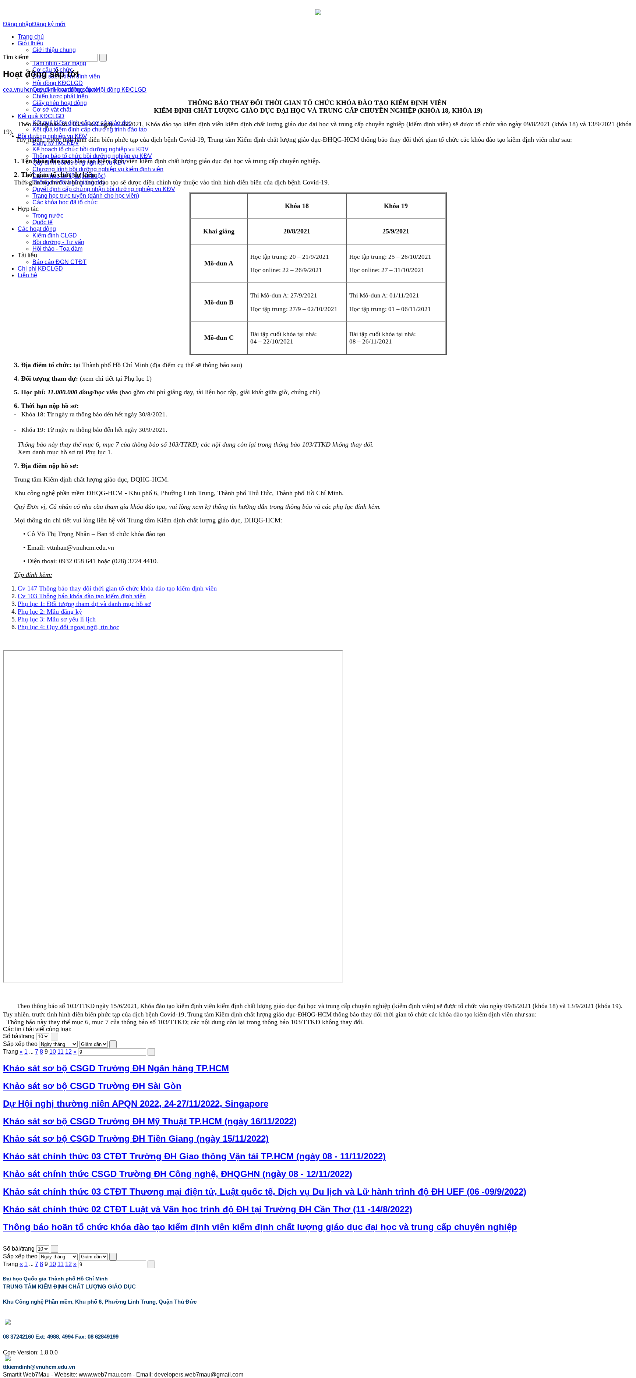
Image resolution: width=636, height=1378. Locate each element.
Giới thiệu (30, 43)
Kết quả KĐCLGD (41, 116)
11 (60, 1052)
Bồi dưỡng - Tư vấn (58, 242)
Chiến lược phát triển (60, 96)
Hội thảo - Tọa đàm (57, 249)
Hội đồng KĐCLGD (57, 83)
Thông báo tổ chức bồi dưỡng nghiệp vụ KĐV (92, 156)
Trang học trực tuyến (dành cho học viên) (85, 196)
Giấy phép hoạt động (59, 103)
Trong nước (47, 215)
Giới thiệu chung (54, 50)
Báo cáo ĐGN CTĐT (59, 262)
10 (52, 1052)
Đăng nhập (17, 24)
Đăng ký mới (49, 24)
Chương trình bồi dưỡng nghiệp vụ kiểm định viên (97, 169)
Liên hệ (27, 275)
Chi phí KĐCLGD (40, 268)
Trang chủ (31, 37)
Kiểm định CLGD (54, 235)
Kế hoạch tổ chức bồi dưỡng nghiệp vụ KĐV (90, 149)
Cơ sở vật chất (51, 109)
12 (68, 1052)
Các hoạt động (37, 229)
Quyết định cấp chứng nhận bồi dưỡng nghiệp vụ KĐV (103, 189)
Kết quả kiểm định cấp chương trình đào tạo (89, 129)
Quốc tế (42, 222)
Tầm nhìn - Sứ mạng (59, 63)
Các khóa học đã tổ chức (65, 202)
